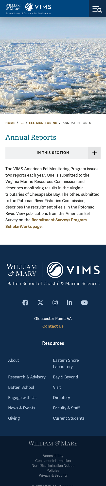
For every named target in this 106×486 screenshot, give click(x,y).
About (13, 360)
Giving (14, 418)
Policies (53, 471)
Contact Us (53, 326)
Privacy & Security (53, 475)
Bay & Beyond (65, 377)
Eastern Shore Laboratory (66, 363)
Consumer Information (53, 461)
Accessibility (53, 456)
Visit (57, 387)
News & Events (21, 408)
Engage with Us (22, 397)
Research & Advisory (27, 377)
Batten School (21, 387)
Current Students (69, 418)
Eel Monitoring (43, 123)
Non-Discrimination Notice (53, 466)
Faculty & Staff (66, 408)
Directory (61, 397)
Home (10, 123)
